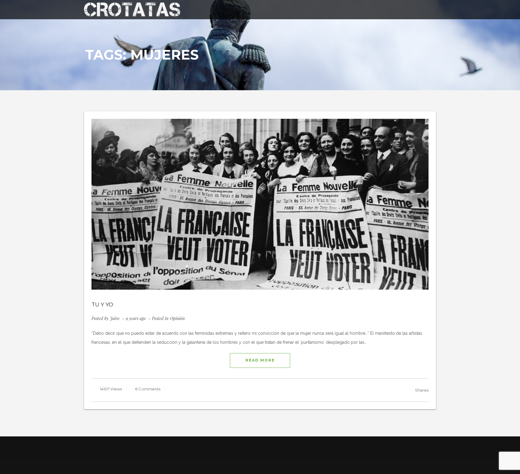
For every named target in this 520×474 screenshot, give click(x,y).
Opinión (177, 318)
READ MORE (260, 360)
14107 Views (110, 388)
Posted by (105, 318)
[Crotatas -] (132, 9)
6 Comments (147, 388)
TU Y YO (102, 304)
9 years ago (136, 318)
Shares (422, 390)
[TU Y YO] (260, 204)
